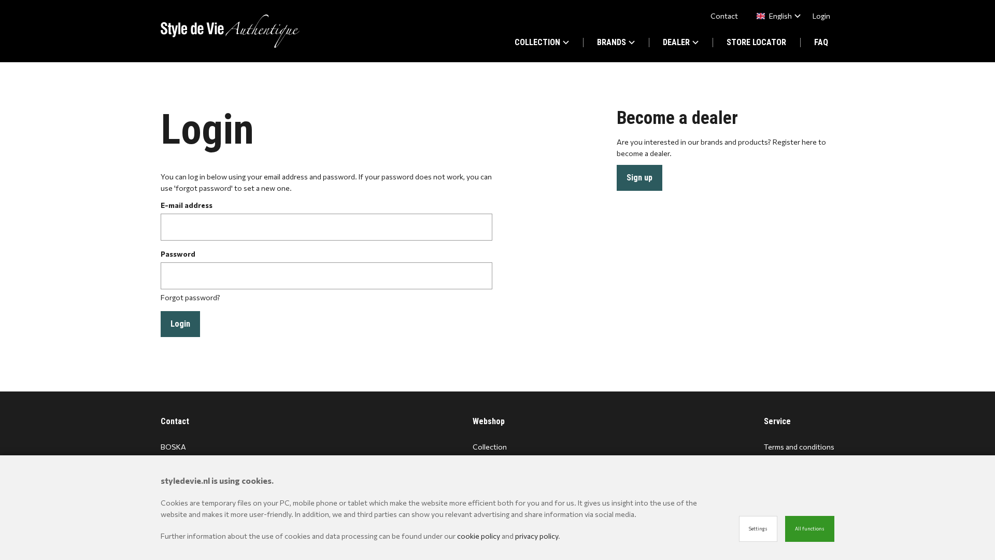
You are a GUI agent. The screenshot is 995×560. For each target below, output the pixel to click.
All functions (810, 528)
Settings (758, 528)
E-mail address (186, 205)
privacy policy (536, 535)
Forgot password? (190, 297)
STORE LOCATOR (756, 42)
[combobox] (776, 16)
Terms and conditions (799, 446)
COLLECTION (537, 42)
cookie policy (478, 535)
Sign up (639, 178)
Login (821, 15)
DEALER (676, 42)
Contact (724, 15)
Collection (490, 446)
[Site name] (230, 31)
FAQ (821, 42)
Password (178, 253)
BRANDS (611, 42)
